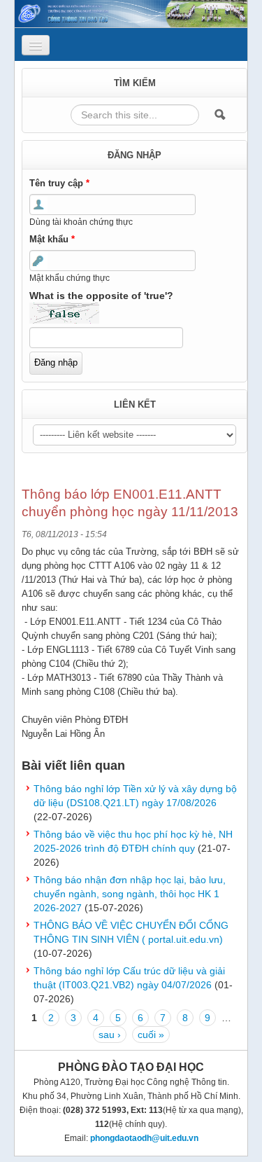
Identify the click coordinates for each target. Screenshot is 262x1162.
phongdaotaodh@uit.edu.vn (144, 1138)
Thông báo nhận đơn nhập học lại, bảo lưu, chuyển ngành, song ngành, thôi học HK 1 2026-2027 (130, 893)
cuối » (151, 1034)
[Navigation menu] (36, 45)
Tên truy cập (59, 183)
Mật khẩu (52, 239)
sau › (110, 1034)
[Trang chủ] (131, 12)
